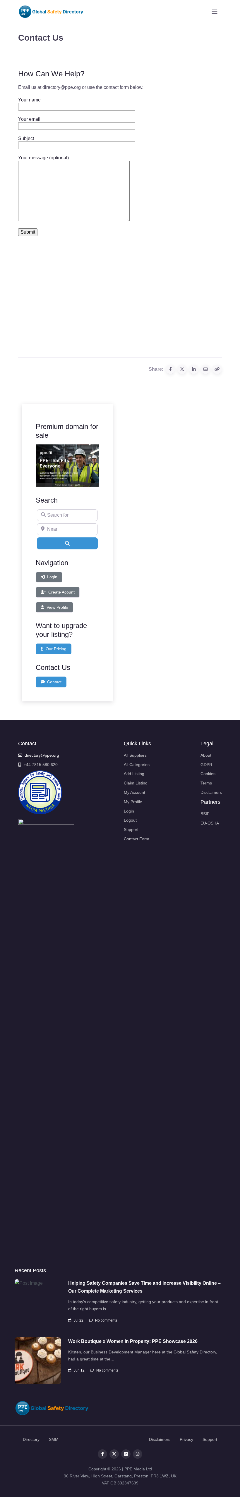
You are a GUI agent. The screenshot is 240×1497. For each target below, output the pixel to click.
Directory (31, 1439)
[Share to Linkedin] (193, 369)
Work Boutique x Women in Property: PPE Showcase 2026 (133, 1341)
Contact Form (136, 839)
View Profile (57, 607)
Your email (29, 119)
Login (52, 577)
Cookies (207, 773)
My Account (134, 792)
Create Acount (61, 592)
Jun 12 (79, 1370)
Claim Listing (136, 783)
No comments (106, 1320)
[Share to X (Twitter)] (182, 369)
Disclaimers (211, 792)
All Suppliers (135, 755)
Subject (26, 138)
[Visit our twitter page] (114, 1454)
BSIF (205, 813)
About (205, 755)
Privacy (186, 1439)
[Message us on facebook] (137, 1454)
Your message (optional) (43, 157)
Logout (130, 820)
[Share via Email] (205, 369)
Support (131, 829)
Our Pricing (56, 648)
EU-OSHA (209, 823)
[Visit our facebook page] (102, 1454)
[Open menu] (214, 12)
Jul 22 (78, 1320)
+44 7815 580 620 (41, 764)
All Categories (137, 764)
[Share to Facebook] (170, 369)
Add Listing (134, 773)
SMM (54, 1439)
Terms (206, 783)
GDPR (206, 764)
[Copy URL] (217, 369)
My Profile (133, 801)
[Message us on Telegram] (126, 1454)
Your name (29, 99)
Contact (54, 681)
